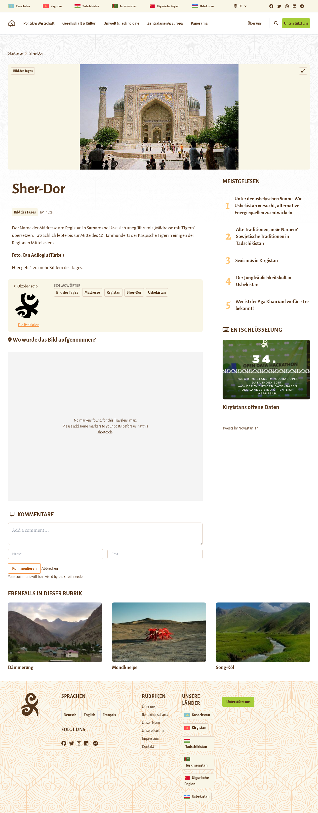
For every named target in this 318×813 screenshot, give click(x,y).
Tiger (163, 235)
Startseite (15, 53)
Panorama (199, 23)
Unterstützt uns (296, 23)
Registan (113, 292)
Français (109, 715)
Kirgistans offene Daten (251, 407)
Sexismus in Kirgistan (256, 260)
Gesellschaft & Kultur (79, 23)
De (240, 6)
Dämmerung (20, 667)
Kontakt (148, 746)
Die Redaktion (28, 325)
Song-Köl (225, 667)
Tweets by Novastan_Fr (240, 428)
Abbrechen (49, 568)
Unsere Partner (153, 731)
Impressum (150, 739)
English (89, 715)
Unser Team (151, 723)
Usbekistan (157, 292)
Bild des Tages (23, 71)
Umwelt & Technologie (121, 23)
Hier (16, 267)
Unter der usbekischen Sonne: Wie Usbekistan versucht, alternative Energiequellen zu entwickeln (268, 205)
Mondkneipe (124, 667)
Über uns (255, 23)
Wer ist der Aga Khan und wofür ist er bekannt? (272, 305)
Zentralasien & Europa (165, 23)
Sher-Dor (134, 292)
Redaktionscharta (155, 715)
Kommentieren (24, 568)
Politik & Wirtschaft (38, 23)
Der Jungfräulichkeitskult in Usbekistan (263, 281)
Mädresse (48, 227)
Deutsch (70, 715)
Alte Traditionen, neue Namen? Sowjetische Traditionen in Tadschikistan (267, 236)
